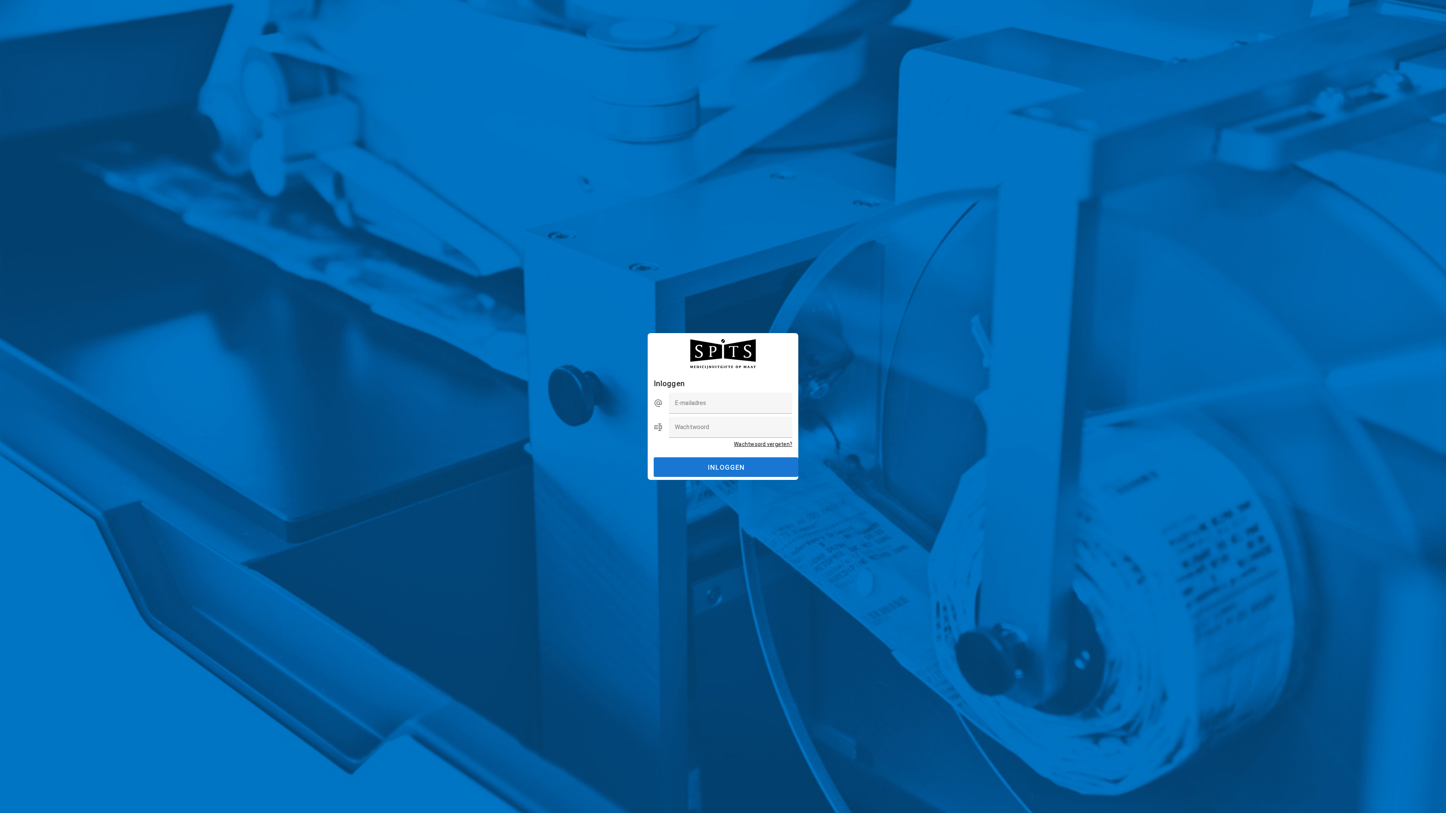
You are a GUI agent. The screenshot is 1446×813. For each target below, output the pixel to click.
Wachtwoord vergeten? (763, 444)
